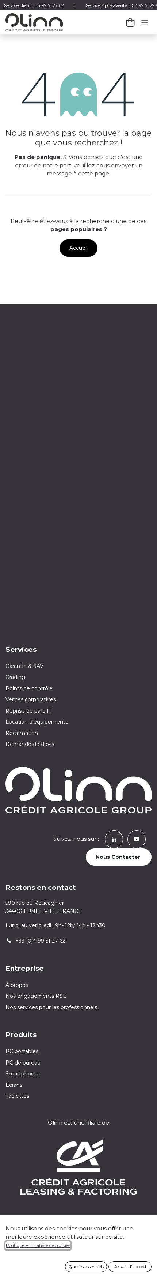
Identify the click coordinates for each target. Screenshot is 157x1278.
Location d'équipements (36, 721)
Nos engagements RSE (35, 996)
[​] (114, 838)
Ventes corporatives (30, 699)
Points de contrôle (29, 688)
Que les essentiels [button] (86, 1266)
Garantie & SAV (24, 666)
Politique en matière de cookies (38, 1245)
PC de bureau (23, 1062)
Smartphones (22, 1073)
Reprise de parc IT (28, 710)
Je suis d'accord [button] (130, 1266)
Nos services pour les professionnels (52, 1007)
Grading (15, 677)
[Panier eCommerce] (130, 22)
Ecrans (13, 1085)
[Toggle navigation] (145, 22)
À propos (16, 985)
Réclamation (21, 733)
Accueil (78, 248)
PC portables (21, 1051)
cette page (93, 173)
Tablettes (17, 1096)
